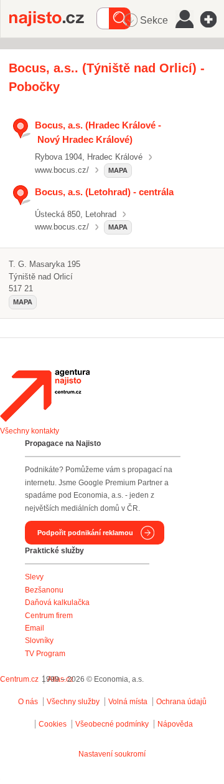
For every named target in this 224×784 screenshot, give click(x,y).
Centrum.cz (19, 679)
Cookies (53, 724)
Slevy (34, 577)
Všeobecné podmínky (112, 724)
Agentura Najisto (45, 395)
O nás (28, 701)
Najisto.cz (52, 18)
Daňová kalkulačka (57, 602)
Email (34, 628)
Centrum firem (49, 615)
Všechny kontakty (29, 431)
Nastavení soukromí (112, 754)
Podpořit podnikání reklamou (85, 532)
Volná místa (127, 701)
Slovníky (39, 640)
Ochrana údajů (181, 701)
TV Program (45, 653)
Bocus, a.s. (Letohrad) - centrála (104, 191)
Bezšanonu (44, 590)
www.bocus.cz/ (62, 170)
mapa (118, 170)
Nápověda (175, 724)
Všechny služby (74, 701)
